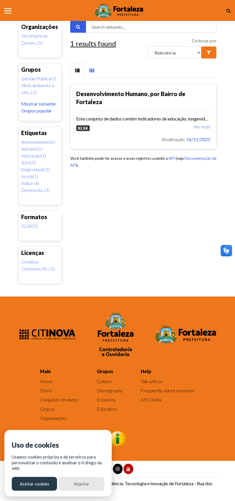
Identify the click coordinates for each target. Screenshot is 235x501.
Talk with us (151, 381)
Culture (104, 381)
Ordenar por (204, 40)
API (172, 158)
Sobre (46, 390)
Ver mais (202, 126)
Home (46, 381)
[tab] (77, 70)
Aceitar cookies (34, 483)
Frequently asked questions (168, 390)
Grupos (47, 409)
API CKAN (151, 399)
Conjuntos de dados (59, 399)
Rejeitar (81, 483)
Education (107, 409)
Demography (110, 390)
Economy (106, 399)
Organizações (53, 418)
